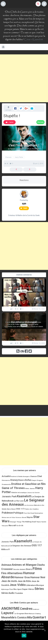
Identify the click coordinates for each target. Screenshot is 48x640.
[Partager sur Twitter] (20, 108)
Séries (39, 589)
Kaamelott (38, 39)
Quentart (39, 617)
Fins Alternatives (12, 573)
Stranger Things (16, 522)
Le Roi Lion (19, 501)
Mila (29, 617)
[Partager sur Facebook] (15, 108)
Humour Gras (22, 577)
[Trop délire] (29, 169)
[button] (3, 3)
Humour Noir (37, 577)
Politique (18, 512)
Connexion (44, 3)
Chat (39, 476)
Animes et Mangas (24, 564)
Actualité (6, 476)
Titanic (38, 522)
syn (24, 203)
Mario (9, 509)
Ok (24, 636)
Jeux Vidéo (17, 585)
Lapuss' (7, 613)
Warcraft (12, 525)
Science (18, 517)
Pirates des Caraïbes (31, 509)
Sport (19, 589)
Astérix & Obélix (16, 476)
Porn (25, 513)
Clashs (41, 564)
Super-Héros (28, 589)
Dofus (28, 480)
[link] (9, 122)
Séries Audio (8, 593)
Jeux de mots (9, 581)
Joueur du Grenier (33, 492)
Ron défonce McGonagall (24, 322)
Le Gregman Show (21, 613)
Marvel (13, 509)
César (27, 39)
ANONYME (10, 608)
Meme (24, 291)
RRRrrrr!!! (5, 549)
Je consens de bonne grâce (24, 287)
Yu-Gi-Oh (19, 526)
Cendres (26, 609)
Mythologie (5, 589)
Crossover (7, 569)
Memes (40, 122)
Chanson (8, 157)
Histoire (14, 492)
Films (37, 568)
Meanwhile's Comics (14, 617)
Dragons (40, 480)
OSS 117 (20, 509)
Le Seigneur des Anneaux (23, 502)
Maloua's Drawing (35, 613)
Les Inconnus (29, 505)
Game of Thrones (13, 488)
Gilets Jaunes (30, 488)
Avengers (26, 476)
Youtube (19, 593)
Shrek (24, 517)
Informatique (22, 492)
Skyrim (29, 517)
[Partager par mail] (31, 108)
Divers (21, 480)
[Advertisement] (24, 78)
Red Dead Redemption (35, 513)
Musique (40, 585)
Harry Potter (19, 157)
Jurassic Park (9, 496)
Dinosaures (6, 480)
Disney (14, 480)
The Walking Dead (29, 522)
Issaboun (36, 609)
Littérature (31, 585)
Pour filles (13, 589)
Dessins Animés (19, 569)
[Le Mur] (16, 169)
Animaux (6, 564)
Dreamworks (6, 484)
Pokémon (7, 512)
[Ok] (45, 630)
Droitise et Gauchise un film (28, 484)
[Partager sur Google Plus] (26, 108)
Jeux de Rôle (24, 581)
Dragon (33, 480)
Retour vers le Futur (8, 517)
